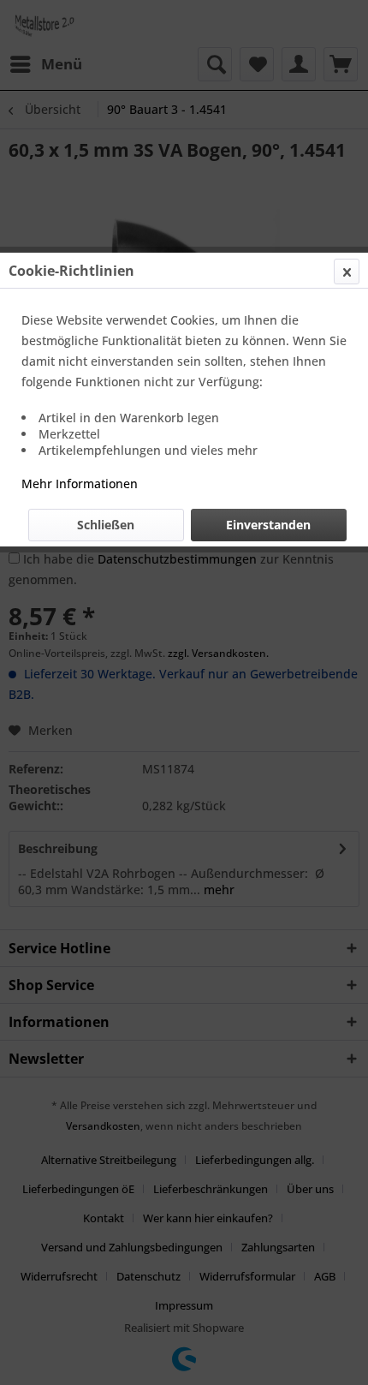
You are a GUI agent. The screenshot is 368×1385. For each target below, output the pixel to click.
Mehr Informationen (79, 483)
